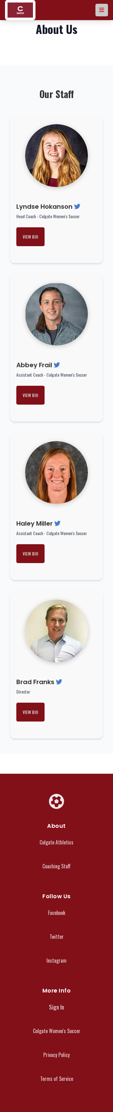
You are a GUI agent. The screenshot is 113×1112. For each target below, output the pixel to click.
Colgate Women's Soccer (56, 1031)
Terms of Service (56, 1078)
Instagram (56, 960)
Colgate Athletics (56, 842)
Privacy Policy (56, 1055)
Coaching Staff (56, 866)
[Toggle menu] (101, 10)
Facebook (56, 912)
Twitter (57, 936)
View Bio (30, 236)
